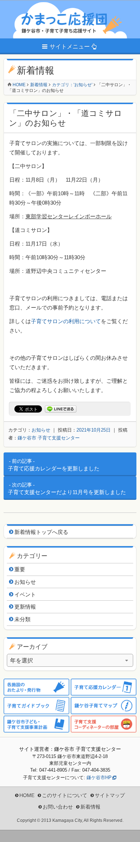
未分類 (22, 619)
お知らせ (41, 430)
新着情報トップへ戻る (41, 532)
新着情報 (38, 84)
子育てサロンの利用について (66, 321)
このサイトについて (64, 795)
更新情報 (25, 607)
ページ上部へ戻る (129, 831)
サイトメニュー (70, 46)
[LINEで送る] (60, 409)
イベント (25, 594)
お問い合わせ (58, 807)
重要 (19, 569)
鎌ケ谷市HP (99, 777)
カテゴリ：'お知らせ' (72, 84)
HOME (26, 795)
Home (19, 84)
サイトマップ (110, 795)
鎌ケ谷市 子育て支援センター (49, 438)
